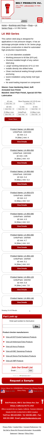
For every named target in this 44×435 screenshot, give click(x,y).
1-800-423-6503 (29, 6)
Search (24, 20)
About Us (9, 388)
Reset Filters (13, 119)
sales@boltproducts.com (31, 418)
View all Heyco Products (15, 346)
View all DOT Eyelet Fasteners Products (21, 337)
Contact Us (28, 388)
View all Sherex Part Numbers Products (21, 356)
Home (4, 25)
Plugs (30, 25)
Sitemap (21, 433)
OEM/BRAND (18, 388)
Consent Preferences (31, 427)
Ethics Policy (21, 390)
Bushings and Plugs (17, 25)
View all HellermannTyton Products (19, 342)
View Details (22, 142)
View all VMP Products (14, 361)
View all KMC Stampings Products (19, 351)
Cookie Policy (17, 427)
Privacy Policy (37, 388)
